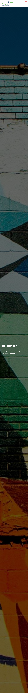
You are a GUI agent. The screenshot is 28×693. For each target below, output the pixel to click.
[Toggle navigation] (26, 5)
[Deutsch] (26, 1)
